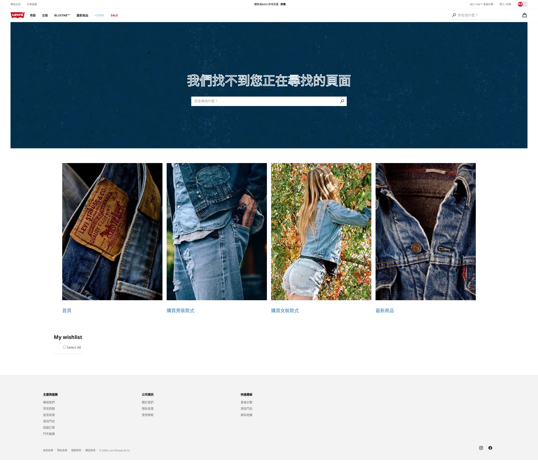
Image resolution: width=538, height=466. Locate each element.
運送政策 (90, 450)
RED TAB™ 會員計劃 (481, 4)
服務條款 (76, 450)
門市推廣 (49, 434)
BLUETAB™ (62, 15)
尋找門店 (49, 421)
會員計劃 (246, 402)
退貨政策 (49, 415)
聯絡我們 (49, 402)
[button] (524, 15)
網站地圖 (246, 415)
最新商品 (82, 15)
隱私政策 (148, 408)
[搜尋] (454, 15)
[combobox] (481, 15)
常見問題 (49, 408)
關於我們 (148, 402)
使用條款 (148, 415)
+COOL (99, 15)
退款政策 (48, 450)
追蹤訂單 (49, 427)
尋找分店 (16, 4)
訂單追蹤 (32, 4)
